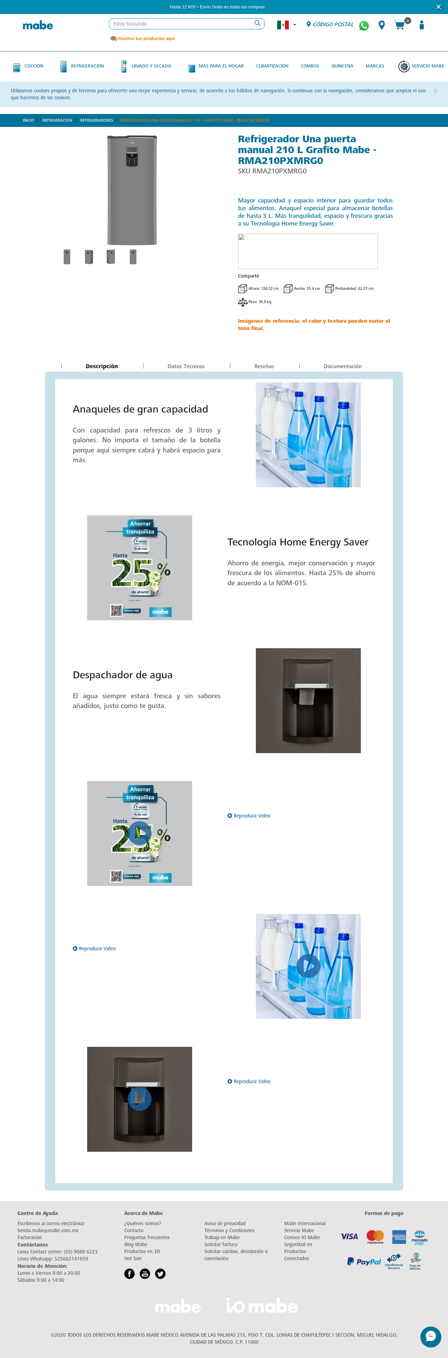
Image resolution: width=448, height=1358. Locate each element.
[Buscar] (257, 24)
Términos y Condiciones (229, 1230)
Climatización (272, 66)
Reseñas (264, 366)
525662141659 (71, 1258)
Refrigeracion (57, 120)
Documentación (343, 366)
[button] (274, 7)
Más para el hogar (221, 66)
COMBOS (310, 66)
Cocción (33, 66)
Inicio (28, 120)
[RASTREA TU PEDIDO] (142, 38)
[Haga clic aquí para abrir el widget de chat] (430, 1337)
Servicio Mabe (428, 66)
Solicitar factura (220, 1244)
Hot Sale (133, 1258)
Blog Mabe (135, 1244)
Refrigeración (87, 66)
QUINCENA (342, 66)
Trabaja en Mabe (222, 1237)
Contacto (134, 1230)
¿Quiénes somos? (142, 1223)
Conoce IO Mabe (302, 1237)
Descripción (101, 367)
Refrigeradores (96, 120)
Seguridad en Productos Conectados (298, 1251)
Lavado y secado (151, 66)
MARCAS (375, 66)
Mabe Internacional (305, 1223)
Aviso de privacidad (225, 1223)
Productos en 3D (142, 1251)
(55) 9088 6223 (81, 1252)
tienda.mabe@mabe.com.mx (48, 1230)
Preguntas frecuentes (147, 1237)
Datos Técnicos (186, 366)
